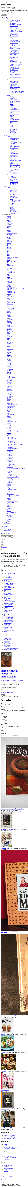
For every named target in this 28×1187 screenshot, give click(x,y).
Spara (13, 7)
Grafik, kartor (13, 89)
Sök (2, 546)
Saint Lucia (9, 440)
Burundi (9, 267)
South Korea (10, 471)
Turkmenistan (10, 494)
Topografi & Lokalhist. (15, 77)
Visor (11, 170)
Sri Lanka (9, 474)
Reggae (12, 163)
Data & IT (12, 27)
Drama (11, 193)
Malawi (9, 370)
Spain (8, 472)
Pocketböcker (13, 84)
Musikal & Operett (14, 153)
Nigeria (8, 411)
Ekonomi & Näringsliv (15, 30)
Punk (11, 162)
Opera (11, 158)
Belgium (9, 248)
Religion (12, 116)
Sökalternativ (4, 547)
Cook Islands (10, 281)
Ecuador (9, 294)
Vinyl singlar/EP (14, 182)
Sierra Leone (10, 457)
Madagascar (10, 369)
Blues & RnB (13, 139)
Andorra (9, 228)
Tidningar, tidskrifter (15, 87)
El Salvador (10, 296)
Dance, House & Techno (16, 142)
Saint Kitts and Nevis (12, 438)
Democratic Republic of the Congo (15, 288)
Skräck (11, 122)
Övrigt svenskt (13, 172)
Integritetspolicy (8, 1156)
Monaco (9, 389)
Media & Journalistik (15, 55)
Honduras (9, 329)
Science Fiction (14, 121)
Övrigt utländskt (14, 173)
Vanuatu (9, 506)
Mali (8, 374)
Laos (8, 357)
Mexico (9, 384)
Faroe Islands (10, 304)
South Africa (10, 467)
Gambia (9, 312)
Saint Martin (10, 441)
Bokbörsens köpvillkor (9, 1135)
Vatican (8, 508)
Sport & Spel (13, 72)
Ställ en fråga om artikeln (7, 692)
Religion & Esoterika (15, 65)
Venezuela (9, 509)
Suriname (9, 475)
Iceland (8, 333)
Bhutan (8, 254)
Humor (11, 44)
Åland (8, 220)
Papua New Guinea (11, 421)
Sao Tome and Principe (12, 448)
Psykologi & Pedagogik (16, 64)
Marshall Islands (11, 377)
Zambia (9, 515)
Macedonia (9, 367)
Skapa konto (7, 523)
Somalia (9, 465)
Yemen (8, 513)
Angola (8, 230)
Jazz (11, 150)
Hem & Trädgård (14, 40)
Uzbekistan (9, 505)
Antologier (12, 97)
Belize (8, 250)
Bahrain (9, 244)
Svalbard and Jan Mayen (13, 477)
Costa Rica (9, 282)
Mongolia (9, 390)
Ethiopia (9, 301)
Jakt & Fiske (13, 47)
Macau (8, 366)
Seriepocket (13, 132)
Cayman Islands (11, 272)
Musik (11, 60)
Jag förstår (3, 14)
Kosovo (9, 353)
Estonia (8, 299)
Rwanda (9, 435)
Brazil (8, 260)
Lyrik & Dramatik (14, 53)
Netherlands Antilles (12, 404)
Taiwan (8, 481)
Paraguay (9, 423)
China (8, 277)
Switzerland (10, 479)
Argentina (9, 234)
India (8, 335)
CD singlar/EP (13, 179)
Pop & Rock (13, 159)
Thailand (9, 485)
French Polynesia (11, 309)
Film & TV (12, 145)
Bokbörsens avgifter (9, 1147)
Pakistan (9, 417)
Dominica (9, 291)
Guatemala (9, 323)
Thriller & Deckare (14, 201)
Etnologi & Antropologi (16, 31)
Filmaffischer (13, 213)
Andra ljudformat (14, 184)
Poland (8, 428)
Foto (11, 37)
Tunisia (8, 491)
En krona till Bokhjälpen (10, 1157)
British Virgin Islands (12, 261)
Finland (9, 218)
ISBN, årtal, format (8, 1168)
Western (12, 123)
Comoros (9, 279)
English (9, 521)
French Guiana (10, 308)
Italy (8, 340)
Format (8, 80)
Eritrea (8, 298)
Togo (8, 486)
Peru (8, 424)
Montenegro (10, 391)
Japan (8, 345)
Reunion (9, 433)
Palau (8, 418)
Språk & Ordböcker (15, 74)
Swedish (9, 519)
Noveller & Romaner (15, 114)
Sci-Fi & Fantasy (14, 70)
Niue (8, 413)
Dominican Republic (12, 292)
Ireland (8, 338)
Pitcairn (9, 427)
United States (10, 223)
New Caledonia (11, 406)
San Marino (10, 447)
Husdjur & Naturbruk (15, 45)
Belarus (9, 247)
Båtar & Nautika (14, 26)
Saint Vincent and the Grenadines (15, 444)
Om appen (6, 1159)
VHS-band (12, 210)
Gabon (8, 311)
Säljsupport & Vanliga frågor (7, 1179)
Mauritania (9, 380)
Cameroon (9, 270)
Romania (9, 434)
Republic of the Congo (12, 431)
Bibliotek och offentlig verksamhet (12, 1137)
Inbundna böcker (14, 81)
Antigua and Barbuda (12, 233)
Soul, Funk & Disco (15, 165)
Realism (12, 115)
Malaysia (9, 372)
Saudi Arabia (10, 450)
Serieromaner (13, 133)
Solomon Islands (11, 464)
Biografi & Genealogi (15, 24)
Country (12, 140)
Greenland (9, 319)
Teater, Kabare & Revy (15, 169)
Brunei (8, 262)
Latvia (8, 359)
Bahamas (9, 243)
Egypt (8, 295)
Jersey (8, 346)
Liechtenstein (10, 362)
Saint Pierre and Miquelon (13, 443)
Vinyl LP (12, 180)
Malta (8, 376)
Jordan (8, 348)
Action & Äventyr (14, 189)
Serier (5, 94)
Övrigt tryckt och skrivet (16, 92)
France (8, 306)
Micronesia (9, 386)
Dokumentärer (13, 192)
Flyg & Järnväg (14, 36)
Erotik (11, 102)
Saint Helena (10, 437)
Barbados (9, 245)
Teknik (11, 75)
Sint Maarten (10, 460)
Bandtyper (6, 1166)
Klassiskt (12, 152)
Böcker (5, 17)
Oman (8, 416)
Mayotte (9, 383)
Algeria (8, 227)
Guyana (9, 328)
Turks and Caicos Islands (13, 495)
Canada (9, 224)
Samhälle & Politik (14, 68)
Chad (8, 274)
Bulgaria (9, 264)
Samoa (8, 445)
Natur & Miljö (13, 61)
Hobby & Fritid (14, 43)
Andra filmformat (14, 211)
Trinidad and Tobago (12, 489)
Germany (9, 315)
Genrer (8, 19)
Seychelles (9, 455)
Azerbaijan (9, 241)
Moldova (9, 387)
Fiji (7, 305)
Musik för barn (13, 155)
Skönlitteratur (13, 71)
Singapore (9, 458)
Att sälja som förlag (8, 1146)
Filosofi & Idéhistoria (15, 34)
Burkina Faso (10, 265)
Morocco (9, 394)
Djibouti (9, 289)
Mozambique (10, 396)
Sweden (9, 216)
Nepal (8, 401)
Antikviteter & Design (15, 20)
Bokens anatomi (8, 1165)
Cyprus (8, 285)
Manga (11, 112)
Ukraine (9, 499)
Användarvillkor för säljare (10, 1148)
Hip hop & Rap (14, 148)
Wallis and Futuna (11, 512)
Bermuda (9, 253)
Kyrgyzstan (10, 356)
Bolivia (8, 255)
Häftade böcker (14, 82)
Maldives (9, 373)
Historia (12, 105)
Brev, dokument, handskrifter (17, 91)
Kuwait (8, 355)
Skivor (5, 135)
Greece (8, 318)
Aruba (8, 237)
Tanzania (9, 484)
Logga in (6, 522)
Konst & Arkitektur (14, 50)
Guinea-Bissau (10, 326)
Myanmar (9, 397)
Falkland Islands (11, 302)
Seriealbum (12, 131)
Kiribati (9, 352)
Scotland (9, 451)
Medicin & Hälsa (14, 57)
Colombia (9, 278)
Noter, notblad (13, 88)
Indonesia (9, 336)
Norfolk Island (10, 414)
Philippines (9, 426)
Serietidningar (13, 129)
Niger (8, 410)
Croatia (8, 284)
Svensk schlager (14, 166)
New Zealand (10, 407)
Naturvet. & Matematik (15, 62)
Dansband (12, 143)
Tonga (8, 488)
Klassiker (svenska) (15, 109)
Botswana (9, 258)
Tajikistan (9, 482)
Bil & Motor (13, 23)
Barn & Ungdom (14, 21)
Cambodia (9, 268)
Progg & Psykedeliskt (15, 160)
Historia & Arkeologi (15, 41)
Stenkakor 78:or (14, 183)
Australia (9, 238)
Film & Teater (13, 33)
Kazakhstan (10, 349)
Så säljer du (6, 1144)
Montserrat (9, 393)
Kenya (8, 350)
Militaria (12, 58)
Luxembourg (10, 365)
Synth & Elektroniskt (15, 167)
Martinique (9, 379)
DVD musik (13, 177)
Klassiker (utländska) (15, 111)
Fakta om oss (7, 1154)
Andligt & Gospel (14, 138)
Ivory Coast (10, 342)
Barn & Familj (13, 190)
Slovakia (9, 461)
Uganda (9, 498)
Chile (8, 275)
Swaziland (9, 478)
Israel (8, 339)
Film (5, 186)
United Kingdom (11, 502)
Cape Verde (10, 271)
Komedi (12, 194)
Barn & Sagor (13, 99)
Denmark (9, 217)
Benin (8, 251)
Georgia (9, 313)
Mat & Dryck (13, 54)
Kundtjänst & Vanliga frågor (7, 1176)
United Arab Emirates (12, 501)
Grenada (9, 321)
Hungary (9, 332)
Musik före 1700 (14, 156)
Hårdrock (12, 149)
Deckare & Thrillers (15, 28)
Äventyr (12, 125)
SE (5, 529)
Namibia (9, 399)
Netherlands (10, 403)
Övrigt (11, 78)
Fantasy (12, 104)
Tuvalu (8, 496)
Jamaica (9, 343)
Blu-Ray (12, 207)
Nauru (8, 400)
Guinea (8, 325)
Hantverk (12, 38)
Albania (9, 226)
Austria (8, 240)
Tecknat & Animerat (15, 200)
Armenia (9, 236)
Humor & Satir (13, 108)
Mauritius (9, 382)
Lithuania (9, 363)
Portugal (9, 430)
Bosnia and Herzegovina (13, 257)
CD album (12, 176)
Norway (9, 221)
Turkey (8, 492)
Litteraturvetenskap (14, 51)
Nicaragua (9, 409)
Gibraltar (9, 316)
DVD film (12, 209)
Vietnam (9, 511)
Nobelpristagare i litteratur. (10, 1138)
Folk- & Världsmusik (15, 146)
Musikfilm (12, 196)
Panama (9, 420)
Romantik (12, 118)
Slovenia (9, 462)
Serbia (8, 454)
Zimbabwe (9, 516)
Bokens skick (7, 1169)
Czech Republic (11, 287)
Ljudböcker (13, 85)
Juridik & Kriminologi (15, 48)
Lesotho (9, 360)
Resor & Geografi (14, 67)
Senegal (9, 452)
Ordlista (6, 1171)
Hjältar (11, 106)
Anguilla (9, 231)
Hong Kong (10, 331)
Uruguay (9, 504)
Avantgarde (13, 98)
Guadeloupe (10, 322)
